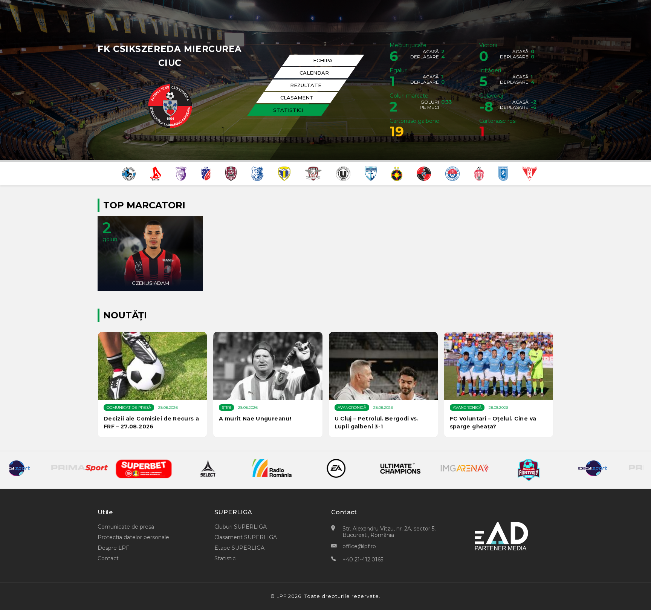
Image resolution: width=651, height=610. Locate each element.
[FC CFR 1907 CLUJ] (231, 173)
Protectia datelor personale (133, 537)
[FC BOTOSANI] (206, 173)
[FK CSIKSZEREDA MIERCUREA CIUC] (424, 173)
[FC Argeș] (181, 173)
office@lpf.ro (359, 546)
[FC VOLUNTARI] (370, 173)
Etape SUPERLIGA (239, 547)
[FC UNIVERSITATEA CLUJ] (343, 173)
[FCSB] (396, 173)
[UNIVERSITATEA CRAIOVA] (503, 173)
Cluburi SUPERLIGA (240, 526)
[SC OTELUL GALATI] (452, 173)
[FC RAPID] (313, 173)
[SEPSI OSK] (479, 173)
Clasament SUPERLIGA (245, 537)
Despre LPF (113, 547)
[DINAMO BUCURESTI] (155, 173)
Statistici (225, 558)
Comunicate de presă (126, 526)
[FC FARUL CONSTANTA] (257, 173)
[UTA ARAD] (530, 173)
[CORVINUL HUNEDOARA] (129, 173)
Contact (108, 558)
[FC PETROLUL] (284, 173)
